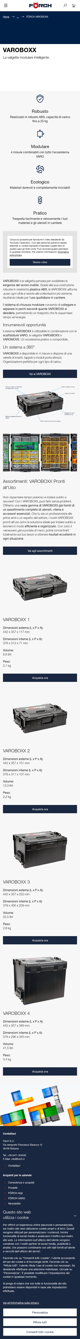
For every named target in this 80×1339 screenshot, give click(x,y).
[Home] (40, 6)
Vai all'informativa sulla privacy (21, 1302)
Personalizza (40, 1312)
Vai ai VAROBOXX (40, 374)
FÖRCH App (15, 1193)
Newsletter (14, 1203)
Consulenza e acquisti (21, 1182)
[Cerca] (66, 5)
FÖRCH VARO (16, 1198)
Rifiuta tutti (40, 1322)
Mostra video (40, 262)
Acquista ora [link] (40, 677)
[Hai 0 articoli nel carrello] (73, 5)
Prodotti (12, 1187)
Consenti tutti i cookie (40, 1332)
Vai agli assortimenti (40, 550)
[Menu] (6, 6)
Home (6, 16)
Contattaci (14, 1165)
